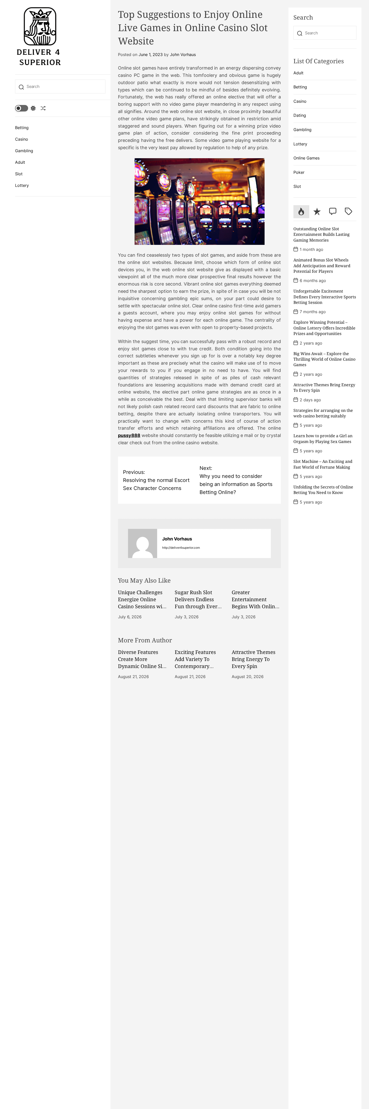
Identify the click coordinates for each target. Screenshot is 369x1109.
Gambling (24, 150)
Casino (21, 139)
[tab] (301, 211)
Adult (20, 162)
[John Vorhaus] (142, 543)
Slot (19, 173)
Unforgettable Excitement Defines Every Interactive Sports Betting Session (324, 296)
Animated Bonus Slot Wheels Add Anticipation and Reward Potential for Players (321, 265)
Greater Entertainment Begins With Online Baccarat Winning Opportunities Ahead (255, 610)
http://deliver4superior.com (181, 547)
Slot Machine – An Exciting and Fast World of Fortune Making (322, 464)
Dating (299, 115)
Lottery (22, 185)
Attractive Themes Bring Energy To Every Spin (253, 659)
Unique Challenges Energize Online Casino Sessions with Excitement (142, 603)
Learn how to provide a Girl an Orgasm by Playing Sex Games (322, 438)
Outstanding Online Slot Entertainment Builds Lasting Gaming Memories (321, 234)
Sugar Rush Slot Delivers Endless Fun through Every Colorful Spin (197, 603)
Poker (298, 172)
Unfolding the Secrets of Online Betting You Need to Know (323, 489)
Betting (22, 127)
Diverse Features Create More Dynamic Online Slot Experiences (142, 663)
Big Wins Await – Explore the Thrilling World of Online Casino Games (324, 359)
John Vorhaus (183, 54)
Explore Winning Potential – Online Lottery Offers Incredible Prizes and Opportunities (324, 328)
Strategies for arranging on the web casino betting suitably (323, 413)
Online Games (306, 157)
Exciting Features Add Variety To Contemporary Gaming (195, 663)
